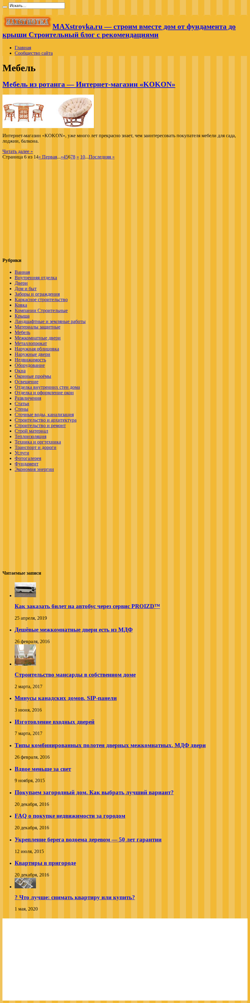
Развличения (28, 398)
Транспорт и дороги (35, 447)
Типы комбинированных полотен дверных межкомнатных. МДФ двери (110, 745)
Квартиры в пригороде (45, 863)
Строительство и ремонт (40, 425)
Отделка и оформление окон (44, 392)
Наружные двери (32, 354)
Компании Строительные (41, 310)
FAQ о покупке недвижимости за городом (70, 816)
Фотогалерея (28, 458)
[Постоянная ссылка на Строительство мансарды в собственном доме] (25, 664)
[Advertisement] (53, 208)
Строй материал (31, 431)
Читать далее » (17, 151)
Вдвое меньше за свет (43, 769)
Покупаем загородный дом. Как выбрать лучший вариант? (94, 792)
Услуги (22, 452)
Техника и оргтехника (38, 441)
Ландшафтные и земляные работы (50, 321)
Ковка (21, 305)
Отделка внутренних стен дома (47, 387)
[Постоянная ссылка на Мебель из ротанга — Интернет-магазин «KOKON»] (48, 126)
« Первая (47, 156)
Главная (23, 47)
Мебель (22, 332)
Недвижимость (30, 359)
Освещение (26, 381)
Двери (21, 283)
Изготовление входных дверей (55, 722)
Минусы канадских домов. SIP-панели (66, 698)
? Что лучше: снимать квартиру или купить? (75, 897)
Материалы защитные (37, 326)
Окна (20, 370)
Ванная (22, 272)
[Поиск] (4, 7)
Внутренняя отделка (36, 277)
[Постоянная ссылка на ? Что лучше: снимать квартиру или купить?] (25, 886)
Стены (21, 409)
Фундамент (26, 463)
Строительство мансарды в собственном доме (75, 674)
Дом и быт (26, 288)
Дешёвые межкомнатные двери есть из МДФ (74, 629)
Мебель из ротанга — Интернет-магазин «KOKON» (88, 84)
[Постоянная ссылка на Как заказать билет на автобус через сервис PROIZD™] (25, 595)
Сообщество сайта (34, 53)
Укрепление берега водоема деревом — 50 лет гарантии (88, 839)
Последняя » (102, 156)
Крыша (22, 316)
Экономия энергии (34, 469)
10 (82, 156)
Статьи (22, 403)
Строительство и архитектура (46, 420)
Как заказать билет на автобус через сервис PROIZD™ (87, 606)
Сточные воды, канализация (44, 414)
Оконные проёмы (33, 376)
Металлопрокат (31, 343)
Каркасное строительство (41, 299)
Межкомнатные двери (38, 337)
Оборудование (30, 365)
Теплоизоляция (30, 436)
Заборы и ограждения (37, 294)
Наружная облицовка (37, 348)
